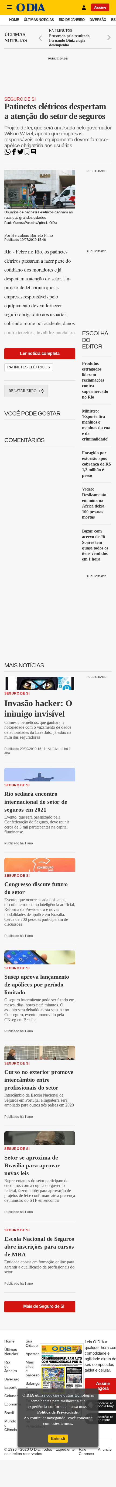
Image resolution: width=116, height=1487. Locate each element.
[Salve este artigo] (27, 153)
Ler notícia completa (39, 353)
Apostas (32, 1354)
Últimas (15, 37)
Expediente (65, 1449)
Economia (12, 1404)
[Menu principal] (9, 7)
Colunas (11, 1396)
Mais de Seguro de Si (43, 1306)
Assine (100, 7)
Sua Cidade (32, 1343)
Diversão (98, 20)
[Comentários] (33, 153)
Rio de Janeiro (72, 20)
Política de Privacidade (57, 1412)
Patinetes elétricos (28, 367)
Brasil (9, 1413)
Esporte (11, 1387)
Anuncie (105, 1449)
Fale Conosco (86, 1451)
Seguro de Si (20, 99)
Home (14, 20)
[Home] (30, 10)
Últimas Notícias (39, 20)
